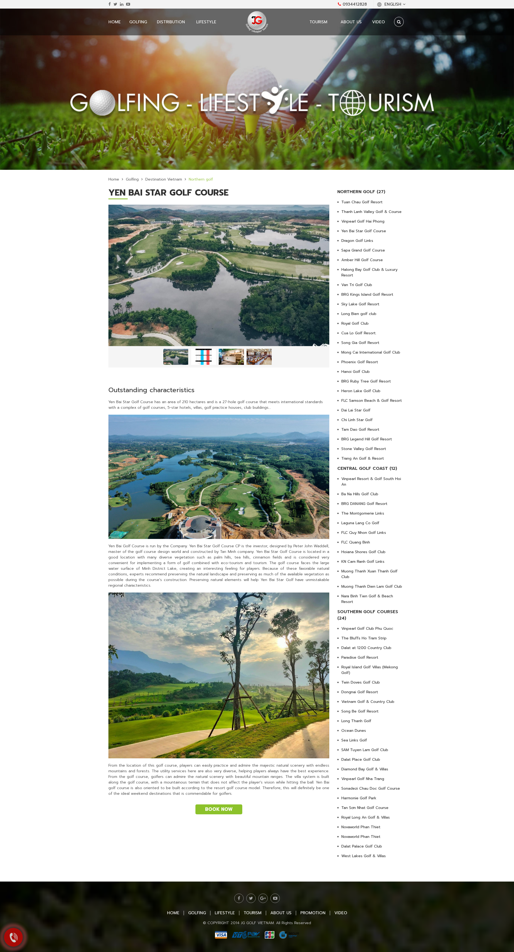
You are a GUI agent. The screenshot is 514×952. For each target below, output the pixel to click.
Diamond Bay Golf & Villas (364, 769)
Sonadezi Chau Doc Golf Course (370, 788)
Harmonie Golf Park (358, 798)
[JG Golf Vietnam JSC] (257, 22)
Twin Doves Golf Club (360, 682)
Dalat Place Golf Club (360, 759)
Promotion (313, 913)
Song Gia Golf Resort (360, 343)
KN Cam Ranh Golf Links (362, 561)
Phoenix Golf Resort (359, 362)
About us (351, 22)
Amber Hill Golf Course (362, 260)
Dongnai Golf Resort (359, 692)
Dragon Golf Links (357, 240)
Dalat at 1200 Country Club (366, 648)
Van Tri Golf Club (356, 285)
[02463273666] (13, 937)
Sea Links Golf (354, 740)
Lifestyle (206, 22)
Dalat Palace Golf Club (361, 846)
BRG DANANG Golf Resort (364, 504)
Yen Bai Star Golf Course (363, 231)
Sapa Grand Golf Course (363, 250)
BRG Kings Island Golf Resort (367, 294)
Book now (219, 809)
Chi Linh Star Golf (357, 420)
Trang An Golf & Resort (362, 458)
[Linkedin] (121, 4)
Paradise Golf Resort (359, 657)
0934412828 (354, 4)
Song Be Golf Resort (360, 711)
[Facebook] (109, 4)
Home (114, 22)
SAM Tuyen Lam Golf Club (364, 750)
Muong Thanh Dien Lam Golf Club (371, 586)
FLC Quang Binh (355, 542)
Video (378, 22)
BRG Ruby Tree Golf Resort (366, 381)
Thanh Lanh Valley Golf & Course (371, 212)
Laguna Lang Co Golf (360, 523)
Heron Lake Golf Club (360, 391)
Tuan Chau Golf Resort (362, 202)
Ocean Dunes (353, 730)
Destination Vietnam (163, 179)
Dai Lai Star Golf (356, 410)
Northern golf (201, 179)
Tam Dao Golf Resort (360, 429)
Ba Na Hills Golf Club (359, 494)
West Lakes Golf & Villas (363, 856)
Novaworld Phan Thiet (360, 827)
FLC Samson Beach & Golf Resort (371, 400)
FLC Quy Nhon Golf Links (363, 532)
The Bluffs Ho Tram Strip (364, 638)
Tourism (318, 22)
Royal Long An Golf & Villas (365, 817)
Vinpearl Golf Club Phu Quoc (367, 628)
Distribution (171, 22)
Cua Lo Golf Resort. (358, 333)
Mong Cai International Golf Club (370, 352)
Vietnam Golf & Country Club (367, 701)
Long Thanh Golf (356, 721)
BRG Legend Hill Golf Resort (366, 439)
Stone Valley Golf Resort (363, 449)
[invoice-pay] (257, 935)
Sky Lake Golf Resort (360, 304)
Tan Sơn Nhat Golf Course (364, 808)
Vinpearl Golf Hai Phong (362, 221)
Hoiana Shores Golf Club (363, 552)
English (393, 4)
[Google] (263, 898)
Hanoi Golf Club (355, 371)
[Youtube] (128, 4)
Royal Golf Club (355, 323)
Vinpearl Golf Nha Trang (362, 779)
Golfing (138, 22)
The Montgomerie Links (362, 513)
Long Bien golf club (358, 314)
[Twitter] (115, 4)
